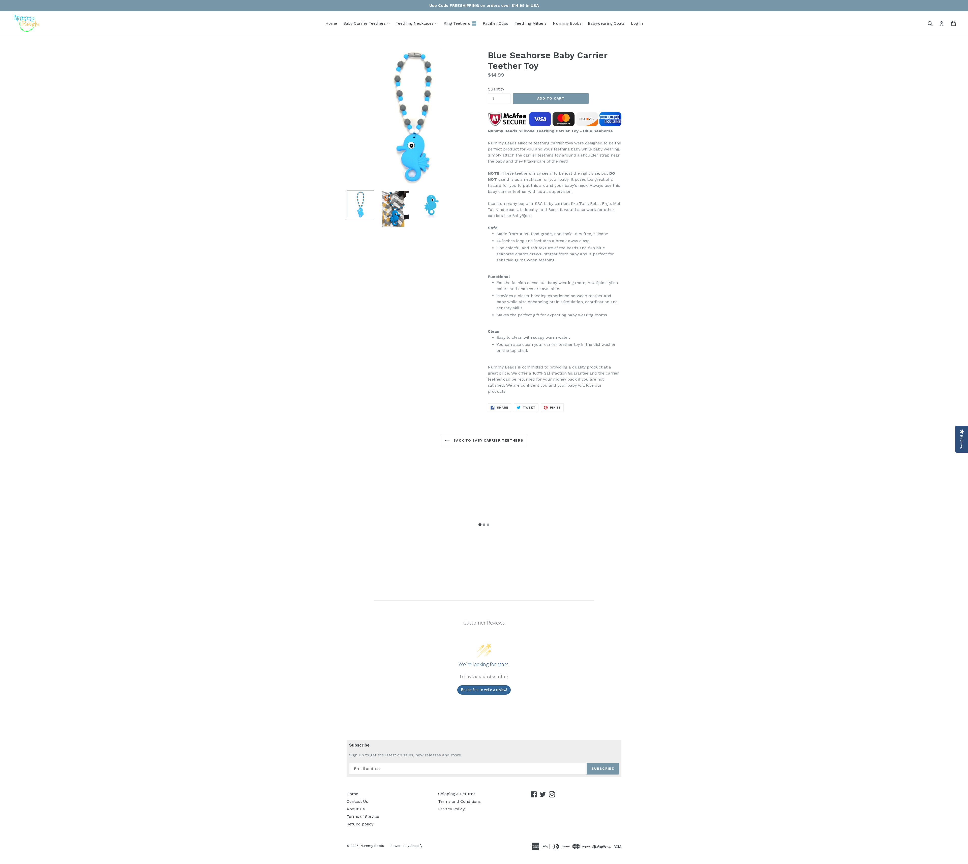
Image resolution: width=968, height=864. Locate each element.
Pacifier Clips (495, 23)
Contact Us (357, 801)
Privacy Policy (451, 809)
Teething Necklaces (415, 23)
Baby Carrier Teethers (365, 23)
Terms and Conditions (459, 801)
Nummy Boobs (567, 23)
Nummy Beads (372, 846)
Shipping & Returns (456, 793)
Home (331, 23)
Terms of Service (363, 816)
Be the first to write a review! (484, 689)
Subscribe (359, 745)
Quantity (496, 89)
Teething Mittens (531, 23)
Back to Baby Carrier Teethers (487, 440)
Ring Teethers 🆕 (460, 23)
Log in (637, 23)
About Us (356, 809)
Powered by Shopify (406, 846)
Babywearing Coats (606, 23)
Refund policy (360, 824)
